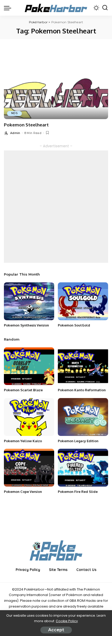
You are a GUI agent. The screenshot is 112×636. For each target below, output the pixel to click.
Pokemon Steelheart (26, 124)
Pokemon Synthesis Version (26, 325)
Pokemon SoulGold (74, 325)
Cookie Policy (67, 621)
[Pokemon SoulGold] (83, 301)
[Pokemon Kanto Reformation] (83, 366)
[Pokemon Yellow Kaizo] (29, 417)
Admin (15, 133)
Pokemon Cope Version (23, 491)
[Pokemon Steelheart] (56, 83)
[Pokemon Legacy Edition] (83, 417)
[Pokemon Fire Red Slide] (83, 468)
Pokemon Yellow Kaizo (23, 441)
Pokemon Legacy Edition (78, 441)
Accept (56, 629)
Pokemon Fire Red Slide (78, 491)
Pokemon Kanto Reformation (82, 390)
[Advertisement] (56, 206)
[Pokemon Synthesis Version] (29, 301)
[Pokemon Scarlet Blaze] (29, 366)
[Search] (105, 8)
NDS (14, 113)
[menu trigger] (9, 8)
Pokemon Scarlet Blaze (23, 390)
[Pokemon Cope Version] (29, 468)
